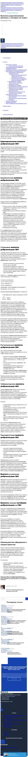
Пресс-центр (7, 106)
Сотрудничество (8, 114)
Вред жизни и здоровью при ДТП (16, 71)
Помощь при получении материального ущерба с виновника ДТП (16, 89)
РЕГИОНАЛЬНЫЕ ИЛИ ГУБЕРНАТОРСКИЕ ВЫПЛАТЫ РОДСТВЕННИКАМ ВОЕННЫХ (15, 633)
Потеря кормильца (11, 100)
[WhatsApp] (7, 692)
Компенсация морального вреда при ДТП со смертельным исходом (19, 76)
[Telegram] (5, 692)
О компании (6, 57)
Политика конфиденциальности (9, 747)
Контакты (6, 110)
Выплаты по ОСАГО (11, 64)
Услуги (5, 62)
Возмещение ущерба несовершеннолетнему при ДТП (18, 86)
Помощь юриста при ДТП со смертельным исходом (17, 92)
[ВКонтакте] (1, 692)
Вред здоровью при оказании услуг (16, 103)
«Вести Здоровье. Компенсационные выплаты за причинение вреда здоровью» (16, 611)
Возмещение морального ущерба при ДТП (16, 73)
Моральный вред (11, 102)
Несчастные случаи (11, 94)
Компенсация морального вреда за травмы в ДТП (19, 79)
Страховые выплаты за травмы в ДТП (16, 69)
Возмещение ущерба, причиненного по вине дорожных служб (15, 83)
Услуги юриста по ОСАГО (16, 66)
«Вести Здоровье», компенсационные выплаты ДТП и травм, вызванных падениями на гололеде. (16, 622)
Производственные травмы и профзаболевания (14, 68)
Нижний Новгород (12, 12)
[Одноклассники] (3, 692)
